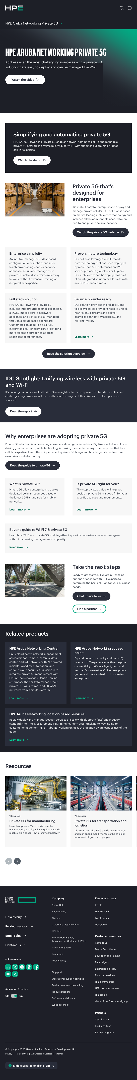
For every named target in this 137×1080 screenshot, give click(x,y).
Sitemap (59, 1053)
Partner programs (104, 1032)
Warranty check (60, 1004)
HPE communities (104, 981)
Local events (102, 918)
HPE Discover (102, 911)
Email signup (102, 962)
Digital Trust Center (105, 949)
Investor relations (61, 947)
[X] (15, 967)
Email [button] (13, 936)
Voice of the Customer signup (111, 1001)
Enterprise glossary (105, 968)
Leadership (58, 954)
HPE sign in (101, 994)
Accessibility (59, 911)
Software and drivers (63, 998)
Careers (56, 918)
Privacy (8, 1053)
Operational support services (68, 978)
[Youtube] (8, 974)
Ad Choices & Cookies (41, 1053)
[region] (68, 395)
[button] (122, 8)
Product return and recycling (67, 985)
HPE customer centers (107, 988)
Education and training (107, 955)
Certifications (102, 1019)
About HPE (57, 905)
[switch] (12, 996)
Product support (61, 991)
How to (13, 917)
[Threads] (29, 967)
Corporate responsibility (65, 924)
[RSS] (15, 974)
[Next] (17, 861)
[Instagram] (22, 967)
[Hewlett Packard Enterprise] (14, 8)
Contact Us (101, 942)
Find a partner (103, 1025)
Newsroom (101, 924)
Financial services (105, 975)
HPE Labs (57, 931)
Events (98, 905)
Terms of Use (22, 1053)
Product (17, 926)
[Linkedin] (8, 967)
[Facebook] (36, 967)
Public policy (59, 960)
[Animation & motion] (14, 996)
